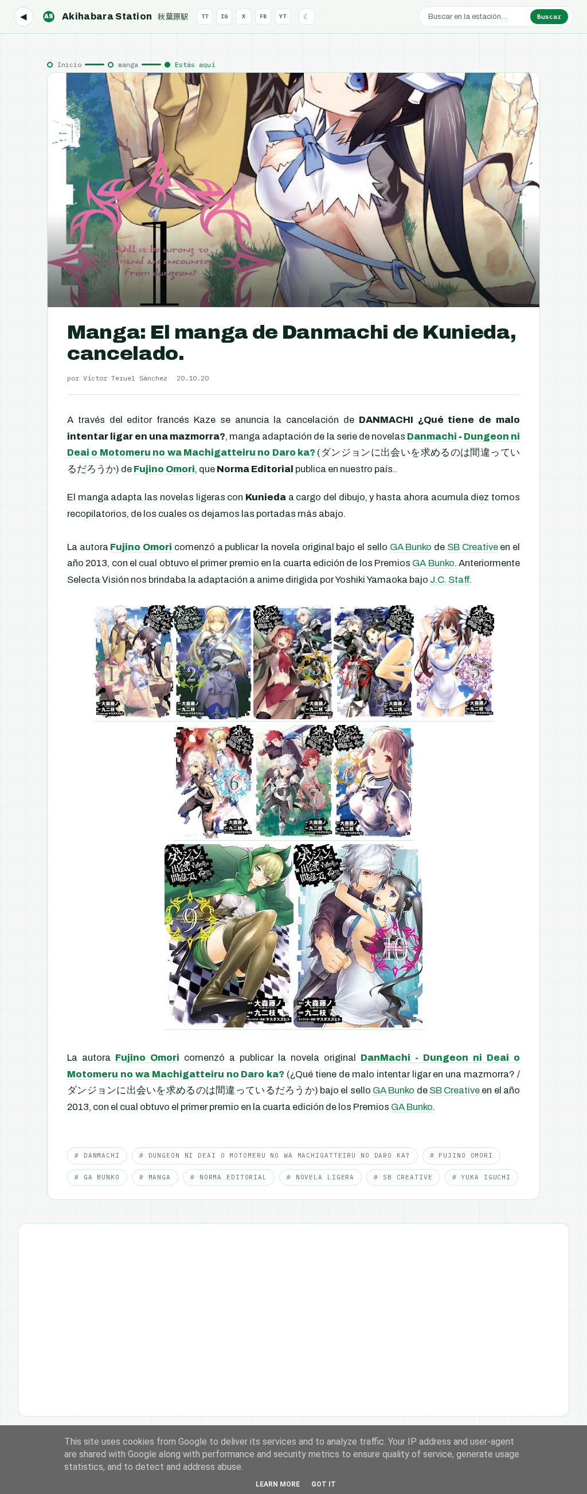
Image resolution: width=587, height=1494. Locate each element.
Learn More (278, 1484)
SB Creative (472, 547)
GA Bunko (411, 547)
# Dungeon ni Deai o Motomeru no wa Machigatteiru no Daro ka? (274, 1155)
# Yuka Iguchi (481, 1177)
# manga (155, 1177)
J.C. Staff (449, 580)
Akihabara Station (116, 16)
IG (224, 16)
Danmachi (432, 436)
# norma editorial (228, 1177)
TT (204, 16)
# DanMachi (97, 1155)
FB (263, 16)
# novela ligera (320, 1177)
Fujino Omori (164, 469)
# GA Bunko (97, 1177)
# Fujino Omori (461, 1155)
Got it (323, 1484)
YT (282, 16)
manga (128, 64)
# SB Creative (403, 1177)
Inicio (69, 64)
